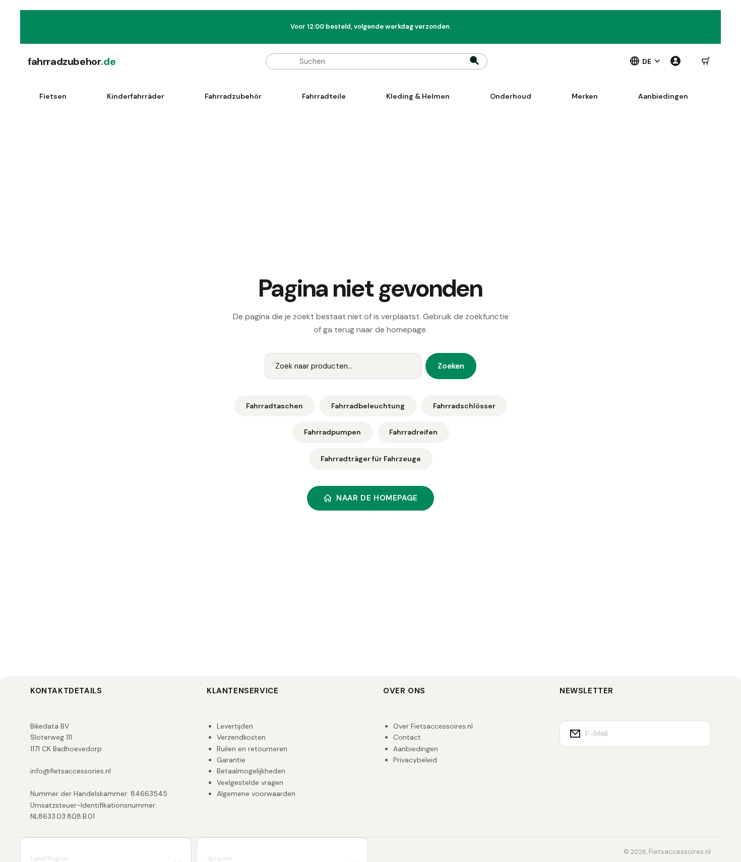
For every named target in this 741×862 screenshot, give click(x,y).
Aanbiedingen (415, 748)
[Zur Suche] (474, 61)
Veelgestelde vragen (250, 782)
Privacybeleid (415, 759)
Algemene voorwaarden (256, 793)
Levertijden (235, 726)
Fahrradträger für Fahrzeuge (371, 458)
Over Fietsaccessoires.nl (433, 726)
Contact (407, 737)
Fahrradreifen (413, 432)
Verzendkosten (241, 737)
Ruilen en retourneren (252, 748)
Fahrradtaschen (274, 405)
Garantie (231, 759)
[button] (706, 61)
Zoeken (451, 366)
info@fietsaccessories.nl (70, 770)
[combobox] (376, 61)
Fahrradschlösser (464, 405)
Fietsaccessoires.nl (680, 851)
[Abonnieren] (697, 734)
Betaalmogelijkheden (251, 770)
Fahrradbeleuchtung (368, 405)
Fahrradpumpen (332, 432)
